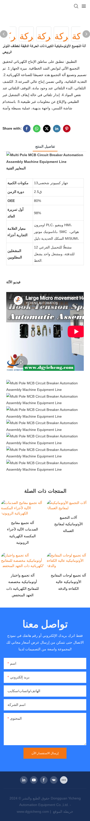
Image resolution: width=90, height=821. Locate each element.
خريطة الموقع (62, 811)
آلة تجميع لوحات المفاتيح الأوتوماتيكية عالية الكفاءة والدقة (68, 582)
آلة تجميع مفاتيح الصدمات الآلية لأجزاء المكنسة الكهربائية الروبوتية (22, 533)
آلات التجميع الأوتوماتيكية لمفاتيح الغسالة (68, 524)
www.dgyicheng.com (33, 811)
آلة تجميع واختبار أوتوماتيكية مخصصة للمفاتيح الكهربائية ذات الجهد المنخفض (22, 585)
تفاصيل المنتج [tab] (45, 146)
